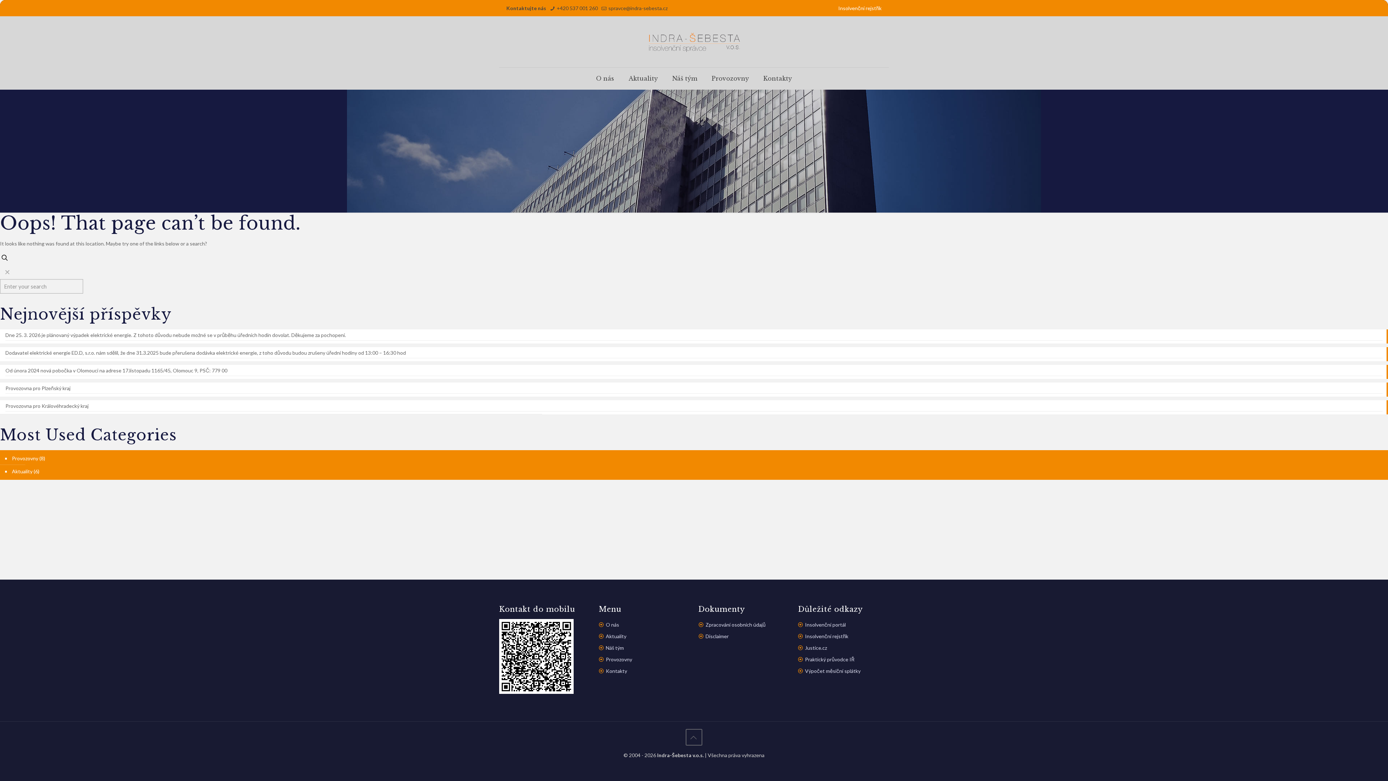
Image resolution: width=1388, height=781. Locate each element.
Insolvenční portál (825, 625)
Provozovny (25, 458)
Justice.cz (816, 648)
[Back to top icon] (694, 737)
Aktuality (22, 471)
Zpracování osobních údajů (736, 625)
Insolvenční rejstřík (860, 8)
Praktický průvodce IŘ (829, 659)
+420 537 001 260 (577, 8)
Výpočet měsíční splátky (833, 671)
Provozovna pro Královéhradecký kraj (47, 406)
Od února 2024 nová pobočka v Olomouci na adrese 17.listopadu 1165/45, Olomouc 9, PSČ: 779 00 (116, 370)
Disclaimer (717, 636)
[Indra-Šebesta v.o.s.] (694, 41)
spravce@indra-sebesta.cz (638, 8)
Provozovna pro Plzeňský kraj (37, 388)
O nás (612, 625)
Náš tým (615, 648)
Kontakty (616, 671)
